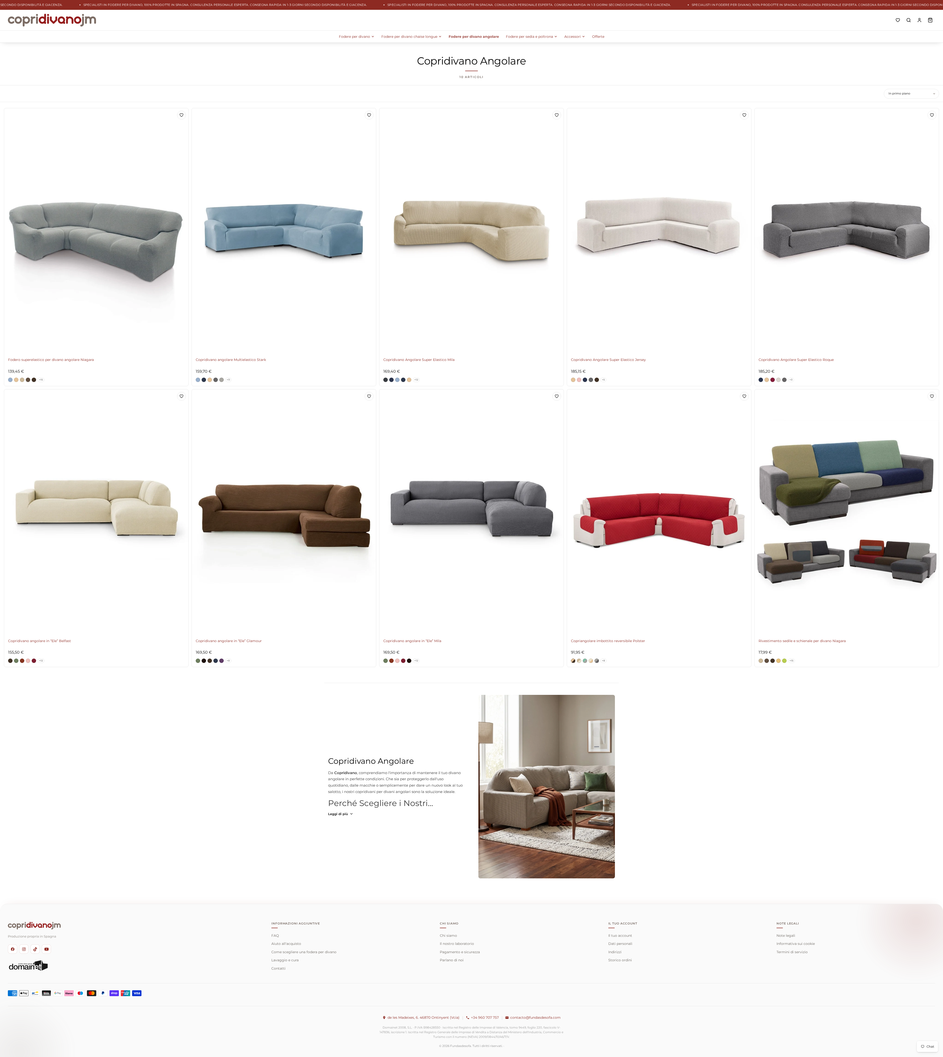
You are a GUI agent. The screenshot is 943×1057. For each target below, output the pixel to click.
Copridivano (345, 773)
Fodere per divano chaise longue (409, 36)
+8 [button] (228, 660)
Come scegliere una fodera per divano (303, 952)
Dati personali (620, 944)
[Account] (919, 20)
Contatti (278, 968)
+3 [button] (791, 379)
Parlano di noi (452, 960)
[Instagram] (23, 949)
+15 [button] (41, 379)
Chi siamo (448, 936)
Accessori (572, 36)
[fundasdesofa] (52, 20)
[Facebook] (12, 949)
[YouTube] (46, 949)
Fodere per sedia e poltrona (529, 36)
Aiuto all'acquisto (286, 944)
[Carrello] (930, 20)
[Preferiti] (898, 20)
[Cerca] (909, 20)
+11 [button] (228, 379)
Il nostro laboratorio (457, 944)
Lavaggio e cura (285, 960)
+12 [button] (416, 379)
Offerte (598, 36)
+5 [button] (603, 379)
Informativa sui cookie (796, 944)
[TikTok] (35, 949)
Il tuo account (620, 936)
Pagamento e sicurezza (460, 952)
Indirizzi (615, 952)
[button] (10, 380)
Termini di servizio (792, 952)
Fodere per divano (354, 36)
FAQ (275, 936)
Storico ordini (620, 960)
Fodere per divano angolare (474, 36)
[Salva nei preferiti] (181, 115)
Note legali (786, 936)
